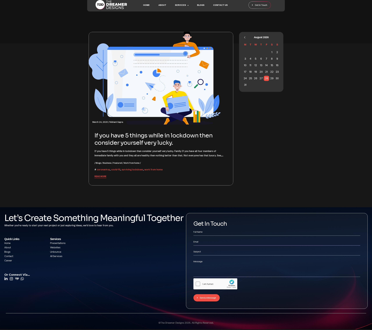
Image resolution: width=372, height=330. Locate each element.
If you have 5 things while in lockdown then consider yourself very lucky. (153, 139)
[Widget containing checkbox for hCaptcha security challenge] (215, 283)
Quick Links (11, 239)
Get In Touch (261, 5)
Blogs (200, 5)
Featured (117, 163)
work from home (153, 169)
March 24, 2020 (100, 122)
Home (146, 5)
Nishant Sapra (116, 122)
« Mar (245, 37)
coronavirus (103, 169)
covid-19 (115, 169)
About (162, 5)
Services (180, 5)
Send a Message (208, 297)
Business (107, 163)
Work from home (132, 163)
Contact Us (220, 5)
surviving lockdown (132, 169)
